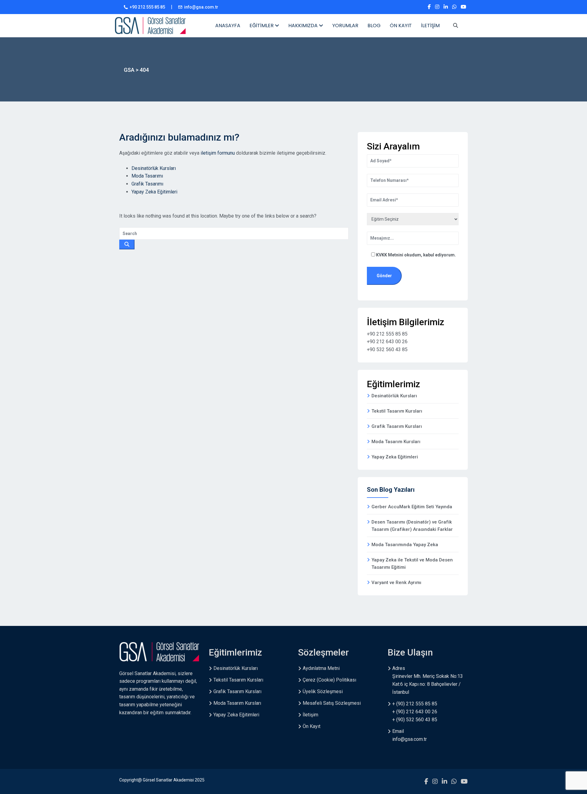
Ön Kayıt (311, 726)
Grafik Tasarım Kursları (396, 426)
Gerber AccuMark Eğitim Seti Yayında (411, 506)
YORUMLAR (345, 25)
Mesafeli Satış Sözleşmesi (332, 703)
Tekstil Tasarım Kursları (396, 411)
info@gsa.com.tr (201, 7)
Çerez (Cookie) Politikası (329, 680)
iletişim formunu (218, 153)
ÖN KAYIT (401, 25)
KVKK (382, 254)
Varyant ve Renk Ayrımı (396, 582)
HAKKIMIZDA (303, 25)
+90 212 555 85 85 (147, 7)
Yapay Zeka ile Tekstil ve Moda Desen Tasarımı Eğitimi (412, 563)
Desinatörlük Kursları (153, 168)
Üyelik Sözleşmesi (323, 691)
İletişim (310, 715)
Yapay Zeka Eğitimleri (154, 192)
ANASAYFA (227, 25)
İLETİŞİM (430, 25)
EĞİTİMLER (262, 25)
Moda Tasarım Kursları (395, 441)
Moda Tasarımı (147, 176)
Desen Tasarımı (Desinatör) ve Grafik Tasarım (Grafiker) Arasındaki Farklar (412, 525)
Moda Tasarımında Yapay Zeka (404, 544)
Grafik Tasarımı (147, 184)
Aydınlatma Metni (321, 668)
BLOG (374, 25)
